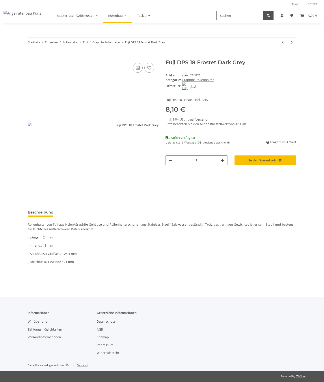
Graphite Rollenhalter (198, 80)
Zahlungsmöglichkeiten (45, 329)
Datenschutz (106, 321)
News (294, 4)
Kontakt (311, 4)
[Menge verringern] (170, 160)
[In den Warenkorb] (31, 57)
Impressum (105, 345)
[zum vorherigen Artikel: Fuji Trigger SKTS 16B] (282, 42)
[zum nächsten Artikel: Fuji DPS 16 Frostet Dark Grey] (291, 42)
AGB (100, 329)
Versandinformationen (44, 337)
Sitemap (103, 337)
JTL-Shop (301, 376)
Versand (202, 119)
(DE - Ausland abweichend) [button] (213, 142)
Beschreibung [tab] (40, 212)
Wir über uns (37, 321)
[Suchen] (268, 15)
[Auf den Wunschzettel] (149, 68)
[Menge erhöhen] (222, 160)
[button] (282, 15)
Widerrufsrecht (108, 353)
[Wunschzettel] (292, 15)
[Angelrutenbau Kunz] (22, 13)
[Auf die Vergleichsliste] (138, 68)
